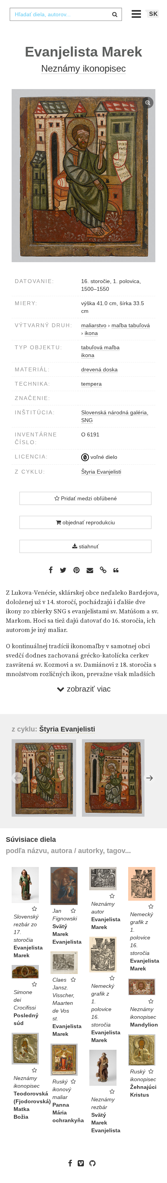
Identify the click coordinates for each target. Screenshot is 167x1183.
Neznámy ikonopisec (83, 68)
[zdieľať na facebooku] (51, 570)
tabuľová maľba (100, 347)
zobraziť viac (87, 689)
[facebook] (72, 1163)
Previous (17, 778)
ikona (87, 355)
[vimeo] (83, 1163)
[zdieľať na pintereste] (76, 570)
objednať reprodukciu (88, 522)
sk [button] (153, 13)
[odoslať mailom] (90, 570)
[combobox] (66, 14)
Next (149, 778)
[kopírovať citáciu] (116, 570)
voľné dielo (103, 457)
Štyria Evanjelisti (101, 472)
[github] (94, 1163)
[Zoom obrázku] (83, 175)
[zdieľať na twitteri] (63, 570)
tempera (91, 384)
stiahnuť (88, 546)
